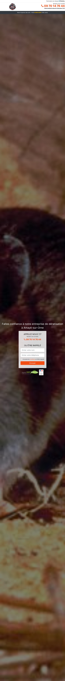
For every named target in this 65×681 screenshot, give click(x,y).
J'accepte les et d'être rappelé (33, 359)
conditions (32, 359)
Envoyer (32, 363)
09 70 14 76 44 (54, 6)
